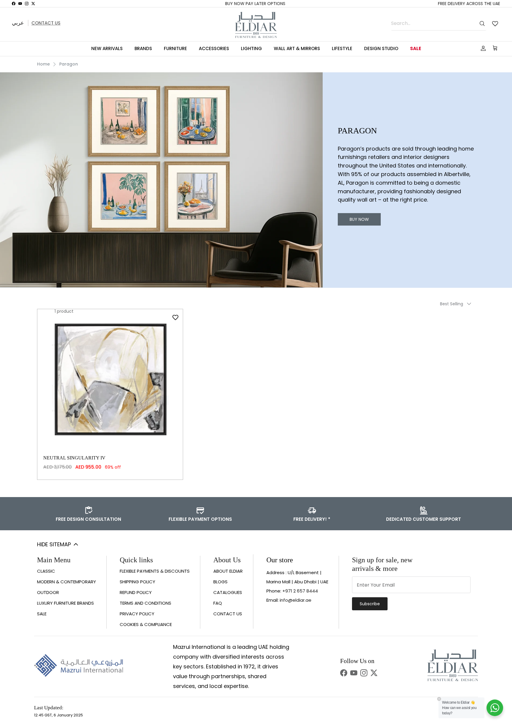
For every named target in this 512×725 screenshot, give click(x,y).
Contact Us (45, 23)
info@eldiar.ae (295, 600)
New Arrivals (107, 48)
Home (43, 64)
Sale (415, 48)
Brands (143, 48)
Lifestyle (342, 48)
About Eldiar (228, 571)
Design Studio (381, 48)
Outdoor (48, 592)
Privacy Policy (137, 614)
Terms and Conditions (145, 603)
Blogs (220, 582)
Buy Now (359, 219)
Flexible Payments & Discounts (155, 571)
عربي (18, 22)
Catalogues (227, 592)
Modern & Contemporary (66, 582)
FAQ (217, 603)
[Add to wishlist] (175, 317)
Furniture (175, 48)
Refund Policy (136, 592)
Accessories (214, 48)
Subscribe (370, 604)
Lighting (251, 48)
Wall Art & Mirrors (297, 48)
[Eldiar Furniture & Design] (256, 25)
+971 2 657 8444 (300, 591)
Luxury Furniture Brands (65, 603)
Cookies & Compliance (146, 624)
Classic (46, 571)
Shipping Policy (137, 582)
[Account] (482, 48)
